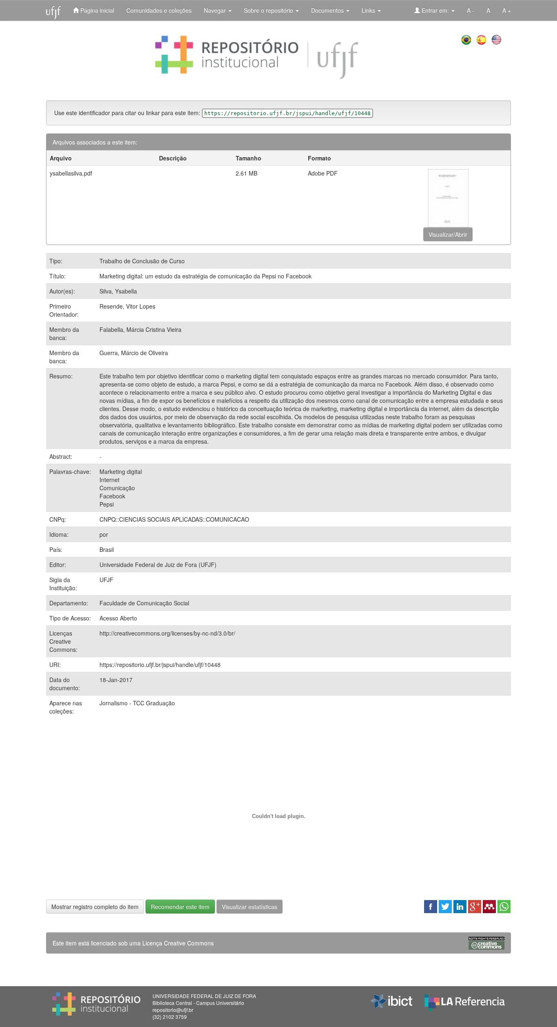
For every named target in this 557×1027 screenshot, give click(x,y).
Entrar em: (435, 10)
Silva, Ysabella (118, 291)
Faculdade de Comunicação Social (144, 603)
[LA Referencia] (464, 1001)
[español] (482, 39)
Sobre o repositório (269, 10)
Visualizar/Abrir (448, 234)
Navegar (216, 10)
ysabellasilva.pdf (71, 173)
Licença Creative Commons (178, 943)
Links (369, 10)
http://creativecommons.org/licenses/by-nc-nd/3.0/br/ (167, 633)
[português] (467, 39)
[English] (497, 39)
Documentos (328, 10)
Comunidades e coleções (159, 10)
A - (470, 10)
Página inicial (96, 10)
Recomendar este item (180, 907)
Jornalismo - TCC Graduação (137, 703)
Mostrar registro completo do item (95, 907)
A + (506, 10)
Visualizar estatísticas (249, 907)
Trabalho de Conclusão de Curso (142, 261)
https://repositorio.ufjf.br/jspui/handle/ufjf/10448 (160, 664)
